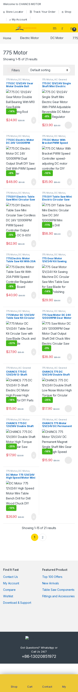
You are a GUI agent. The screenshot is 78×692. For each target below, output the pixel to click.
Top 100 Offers (52, 577)
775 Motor (11, 79)
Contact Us (10, 577)
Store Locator (14, 11)
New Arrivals (50, 583)
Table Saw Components (58, 589)
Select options (67, 125)
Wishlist (8, 596)
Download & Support (17, 602)
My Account (19, 19)
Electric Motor (29, 38)
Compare (9, 589)
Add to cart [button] (33, 120)
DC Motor (57, 38)
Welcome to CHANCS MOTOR (22, 4)
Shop (68, 11)
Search (55, 28)
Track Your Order (44, 11)
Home (7, 38)
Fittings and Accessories (58, 596)
